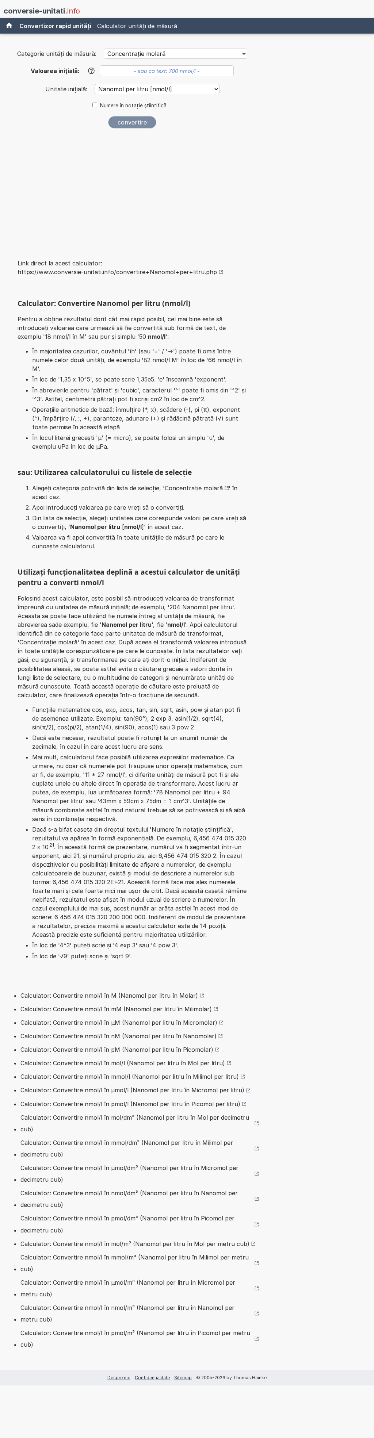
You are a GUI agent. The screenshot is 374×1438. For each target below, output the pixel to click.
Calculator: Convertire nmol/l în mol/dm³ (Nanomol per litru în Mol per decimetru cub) (134, 1123)
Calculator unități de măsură (137, 26)
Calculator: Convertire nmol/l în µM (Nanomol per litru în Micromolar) (118, 1022)
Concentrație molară (194, 488)
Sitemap (183, 1377)
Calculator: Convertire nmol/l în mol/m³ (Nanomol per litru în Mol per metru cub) (134, 1243)
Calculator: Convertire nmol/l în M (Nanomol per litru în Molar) (109, 995)
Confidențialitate (152, 1377)
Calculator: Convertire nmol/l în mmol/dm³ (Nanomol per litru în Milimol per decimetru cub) (126, 1148)
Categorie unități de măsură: (56, 53)
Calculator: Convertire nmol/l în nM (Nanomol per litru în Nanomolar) (118, 1036)
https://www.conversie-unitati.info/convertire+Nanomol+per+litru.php (117, 272)
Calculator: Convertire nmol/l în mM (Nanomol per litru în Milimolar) (116, 1009)
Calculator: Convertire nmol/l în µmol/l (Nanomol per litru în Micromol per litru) (132, 1090)
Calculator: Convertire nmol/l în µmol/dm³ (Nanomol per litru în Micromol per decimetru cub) (129, 1173)
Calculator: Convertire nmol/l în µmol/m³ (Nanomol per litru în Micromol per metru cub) (127, 1288)
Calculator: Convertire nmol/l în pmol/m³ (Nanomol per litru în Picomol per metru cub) (135, 1338)
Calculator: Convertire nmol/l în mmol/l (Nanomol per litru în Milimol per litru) (129, 1076)
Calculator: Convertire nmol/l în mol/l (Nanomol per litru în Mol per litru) (122, 1063)
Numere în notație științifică (133, 105)
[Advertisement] (132, 189)
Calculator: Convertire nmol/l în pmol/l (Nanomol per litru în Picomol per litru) (130, 1104)
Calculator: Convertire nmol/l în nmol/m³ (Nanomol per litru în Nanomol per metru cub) (127, 1313)
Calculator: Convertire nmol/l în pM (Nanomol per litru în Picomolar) (116, 1049)
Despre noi (118, 1377)
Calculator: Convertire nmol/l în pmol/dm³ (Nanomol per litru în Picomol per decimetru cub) (127, 1224)
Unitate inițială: (67, 89)
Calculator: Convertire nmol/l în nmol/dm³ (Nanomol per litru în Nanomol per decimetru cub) (129, 1198)
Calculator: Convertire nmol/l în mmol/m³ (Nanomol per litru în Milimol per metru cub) (134, 1263)
